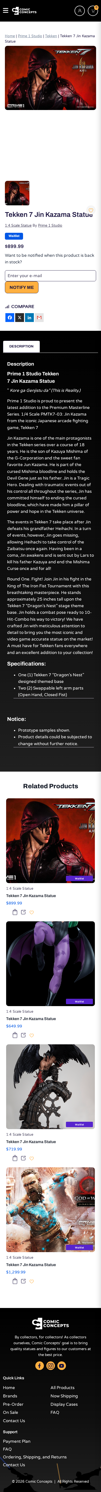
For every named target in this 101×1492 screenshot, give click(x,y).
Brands (10, 1396)
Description (21, 346)
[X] (19, 317)
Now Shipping (64, 1396)
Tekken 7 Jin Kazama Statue (31, 896)
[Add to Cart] (15, 912)
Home (10, 36)
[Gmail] (39, 317)
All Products (62, 1387)
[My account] (80, 11)
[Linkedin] (29, 317)
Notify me (22, 287)
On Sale (10, 1412)
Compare (22, 306)
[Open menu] (5, 10)
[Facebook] (9, 317)
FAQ (54, 1412)
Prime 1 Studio (30, 36)
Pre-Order (13, 1404)
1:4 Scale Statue (18, 225)
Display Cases (64, 1404)
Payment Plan (16, 1441)
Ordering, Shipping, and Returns (35, 1457)
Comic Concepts (38, 1482)
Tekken (51, 36)
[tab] (21, 346)
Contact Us (14, 1420)
